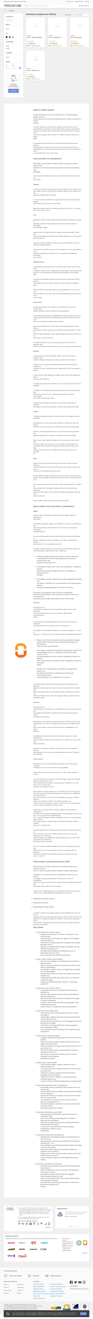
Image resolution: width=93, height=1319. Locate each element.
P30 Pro (70, 834)
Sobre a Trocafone (38, 1284)
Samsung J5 (20, 1287)
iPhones (60, 592)
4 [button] (75, 1226)
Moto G (19, 1293)
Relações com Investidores (57, 1293)
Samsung (37, 607)
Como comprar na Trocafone (41, 1293)
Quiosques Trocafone (56, 1296)
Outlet (7, 57)
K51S (74, 783)
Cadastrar (13, 91)
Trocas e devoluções (56, 1289)
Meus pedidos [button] (85, 6)
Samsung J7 (20, 1284)
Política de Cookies (38, 1289)
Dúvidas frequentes (38, 1286)
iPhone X (6, 1284)
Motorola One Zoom (43, 210)
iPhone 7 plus (7, 1290)
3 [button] (73, 1226)
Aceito (83, 1313)
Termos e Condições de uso (57, 1286)
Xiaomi (7, 29)
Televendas (71, 1)
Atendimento (80, 1)
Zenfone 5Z (67, 793)
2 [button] (71, 1226)
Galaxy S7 (20, 1290)
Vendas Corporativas (39, 1298)
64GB (7, 46)
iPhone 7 (6, 1287)
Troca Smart (36, 1296)
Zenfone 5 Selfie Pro (48, 801)
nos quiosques (32, 1308)
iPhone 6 (6, 1293)
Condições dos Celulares (57, 1291)
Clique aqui (18, 1310)
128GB (8, 48)
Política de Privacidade (39, 1291)
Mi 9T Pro (68, 817)
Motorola (37, 707)
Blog (88, 1)
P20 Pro (74, 838)
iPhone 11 (71, 208)
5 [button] (77, 1226)
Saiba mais (48, 1227)
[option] (72, 1214)
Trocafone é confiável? (56, 1284)
